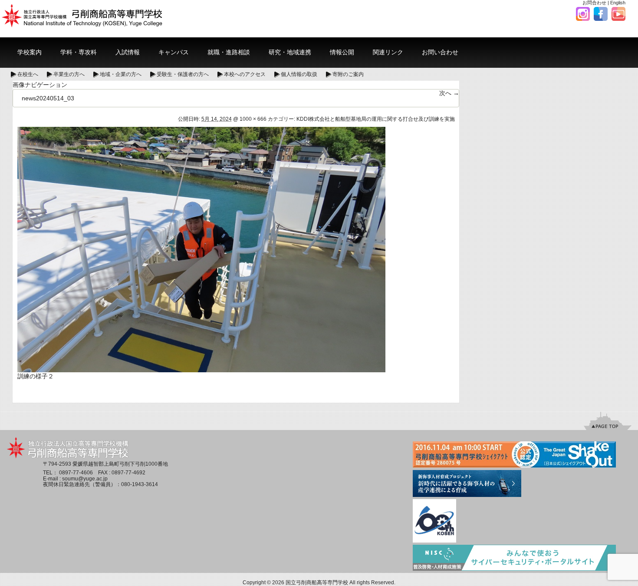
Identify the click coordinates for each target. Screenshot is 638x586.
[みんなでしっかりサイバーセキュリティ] (514, 558)
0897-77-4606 (76, 472)
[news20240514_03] (201, 248)
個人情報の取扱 (299, 74)
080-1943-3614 (139, 484)
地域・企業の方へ (120, 74)
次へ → (449, 92)
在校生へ (27, 74)
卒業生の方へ (69, 74)
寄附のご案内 (348, 74)
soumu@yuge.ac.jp (85, 478)
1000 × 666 (253, 119)
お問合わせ (594, 2)
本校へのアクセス (245, 74)
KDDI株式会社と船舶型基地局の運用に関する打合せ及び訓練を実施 (375, 119)
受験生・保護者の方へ (183, 74)
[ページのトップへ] (607, 421)
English (617, 2)
